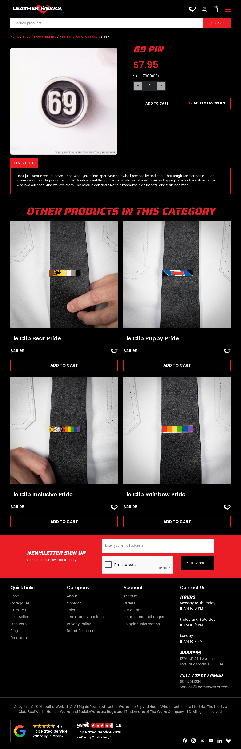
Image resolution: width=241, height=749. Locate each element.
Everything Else (45, 36)
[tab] (24, 163)
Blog (14, 631)
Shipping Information (141, 624)
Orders (129, 603)
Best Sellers (20, 617)
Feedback (18, 638)
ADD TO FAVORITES (209, 103)
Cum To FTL (20, 610)
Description (24, 163)
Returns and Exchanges (143, 617)
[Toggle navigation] (228, 10)
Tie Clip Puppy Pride (151, 338)
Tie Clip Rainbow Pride (154, 494)
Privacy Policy (79, 624)
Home (15, 36)
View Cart (132, 610)
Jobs (71, 610)
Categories (20, 603)
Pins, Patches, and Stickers (80, 36)
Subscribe (197, 563)
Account (130, 596)
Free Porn (18, 624)
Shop (27, 36)
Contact (74, 603)
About (72, 596)
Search (220, 23)
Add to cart (157, 103)
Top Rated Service (50, 731)
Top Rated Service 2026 (99, 732)
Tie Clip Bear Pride (35, 338)
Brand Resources (81, 631)
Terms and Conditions (86, 617)
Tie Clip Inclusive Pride (41, 494)
